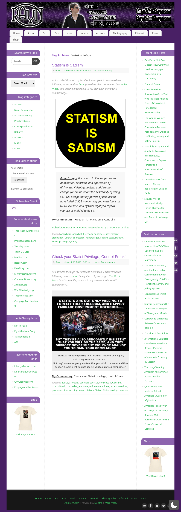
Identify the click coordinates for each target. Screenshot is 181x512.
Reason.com (20, 262)
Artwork (100, 33)
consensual (105, 382)
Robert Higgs (92, 237)
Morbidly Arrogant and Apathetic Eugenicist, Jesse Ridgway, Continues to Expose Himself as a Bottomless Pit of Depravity (156, 160)
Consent (116, 382)
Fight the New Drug (24, 331)
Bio (44, 33)
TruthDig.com (21, 246)
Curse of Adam (152, 84)
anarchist (77, 233)
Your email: (17, 167)
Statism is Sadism (67, 65)
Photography (120, 33)
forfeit (113, 386)
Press (155, 33)
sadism (104, 237)
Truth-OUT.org (22, 251)
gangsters (99, 233)
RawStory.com (21, 268)
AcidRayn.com (72, 502)
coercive (94, 382)
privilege (80, 390)
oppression (78, 237)
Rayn (58, 70)
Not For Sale (20, 325)
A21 (16, 342)
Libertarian (57, 237)
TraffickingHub (22, 336)
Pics (56, 33)
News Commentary (105, 262)
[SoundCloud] (175, 270)
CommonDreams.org (25, 279)
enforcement (96, 386)
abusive (64, 382)
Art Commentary (103, 70)
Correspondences (23, 126)
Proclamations (22, 121)
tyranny (73, 241)
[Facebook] (175, 248)
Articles (18, 104)
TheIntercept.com (23, 295)
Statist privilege (60, 241)
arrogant (74, 382)
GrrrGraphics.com (23, 381)
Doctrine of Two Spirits (156, 333)
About (31, 33)
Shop (16, 39)
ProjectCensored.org (25, 240)
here (81, 84)
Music (69, 33)
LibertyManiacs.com (25, 366)
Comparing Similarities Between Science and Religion (156, 323)
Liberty (68, 237)
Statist (98, 390)
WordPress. (111, 502)
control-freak (59, 386)
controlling (72, 386)
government (112, 233)
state (111, 237)
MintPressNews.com (25, 273)
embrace (83, 386)
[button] (174, 505)
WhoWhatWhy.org (24, 290)
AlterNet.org (20, 284)
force (106, 386)
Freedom (88, 233)
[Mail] (175, 241)
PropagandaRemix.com (26, 387)
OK (34, 61)
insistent (70, 390)
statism (119, 237)
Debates (18, 131)
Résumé (139, 33)
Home (16, 33)
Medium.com (21, 257)
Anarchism (65, 233)
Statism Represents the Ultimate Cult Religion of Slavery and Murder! (156, 308)
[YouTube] (175, 256)
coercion (84, 382)
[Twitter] (175, 263)
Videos (84, 33)
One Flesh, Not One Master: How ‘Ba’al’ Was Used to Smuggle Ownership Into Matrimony (156, 69)
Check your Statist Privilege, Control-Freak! (89, 256)
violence (124, 390)
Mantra (98, 502)
